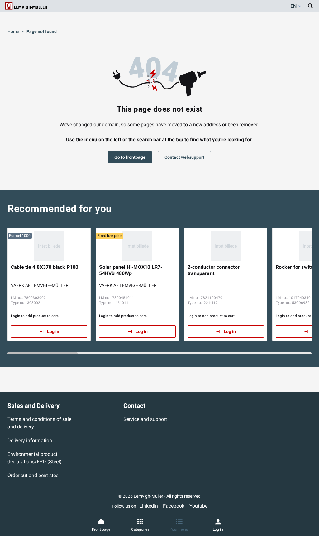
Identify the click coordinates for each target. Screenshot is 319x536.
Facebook (173, 506)
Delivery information (29, 440)
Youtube (198, 506)
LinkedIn (148, 506)
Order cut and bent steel (33, 475)
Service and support (145, 419)
